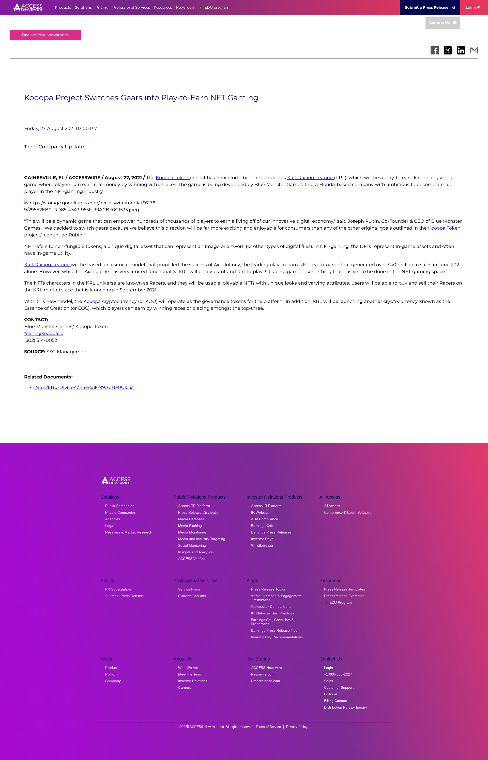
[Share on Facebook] (435, 50)
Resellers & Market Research (128, 532)
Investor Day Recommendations (277, 637)
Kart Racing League (310, 177)
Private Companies (120, 512)
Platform (112, 674)
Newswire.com (262, 674)
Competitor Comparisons (271, 606)
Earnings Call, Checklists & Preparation (272, 622)
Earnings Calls (262, 526)
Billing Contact (335, 701)
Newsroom (185, 7)
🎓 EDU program (214, 7)
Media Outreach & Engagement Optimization (276, 598)
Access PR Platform (194, 506)
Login (471, 7)
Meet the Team (190, 674)
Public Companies (119, 506)
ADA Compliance (264, 519)
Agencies (112, 519)
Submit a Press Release (426, 7)
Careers (184, 687)
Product (111, 668)
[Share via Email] (474, 50)
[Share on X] (448, 50)
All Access (332, 506)
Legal (109, 526)
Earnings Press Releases (271, 532)
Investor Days (262, 539)
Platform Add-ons (192, 596)
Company (113, 681)
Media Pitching (190, 526)
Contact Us (439, 22)
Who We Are (188, 668)
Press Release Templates (344, 589)
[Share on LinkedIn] (461, 50)
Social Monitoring (192, 545)
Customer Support (339, 687)
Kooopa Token (173, 177)
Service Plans (189, 589)
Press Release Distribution (199, 512)
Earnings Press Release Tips (274, 630)
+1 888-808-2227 (338, 674)
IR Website (260, 512)
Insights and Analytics (195, 552)
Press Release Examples (344, 596)
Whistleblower (262, 545)
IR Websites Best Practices (272, 613)
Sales (328, 681)
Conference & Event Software (348, 512)
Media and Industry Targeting (201, 539)
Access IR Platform (266, 506)
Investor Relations (192, 681)
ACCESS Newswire (266, 668)
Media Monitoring (192, 532)
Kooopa (92, 301)
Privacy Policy (297, 727)
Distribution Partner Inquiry (345, 707)
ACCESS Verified (191, 559)
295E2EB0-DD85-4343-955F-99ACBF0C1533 (84, 387)
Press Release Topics (268, 589)
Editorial (330, 694)
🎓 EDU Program (338, 602)
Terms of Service (268, 727)
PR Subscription (118, 589)
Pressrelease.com (265, 681)
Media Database (191, 519)
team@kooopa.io (43, 333)
